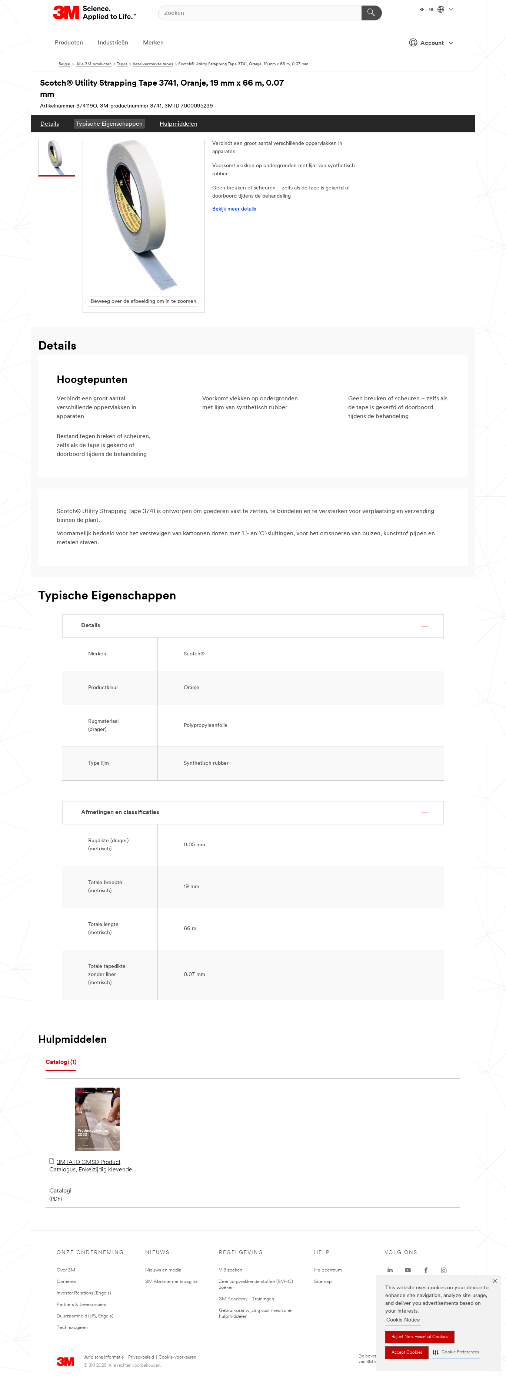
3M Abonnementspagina (171, 1281)
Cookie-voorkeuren (177, 1357)
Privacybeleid (141, 1357)
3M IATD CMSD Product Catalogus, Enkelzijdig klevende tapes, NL (90, 1167)
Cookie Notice (403, 1320)
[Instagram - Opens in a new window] (443, 1270)
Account (432, 43)
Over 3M (66, 1270)
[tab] (61, 1062)
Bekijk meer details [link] (234, 209)
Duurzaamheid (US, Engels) (85, 1316)
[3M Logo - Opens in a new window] (95, 13)
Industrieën (113, 43)
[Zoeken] (372, 13)
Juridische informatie (104, 1357)
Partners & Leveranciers (81, 1304)
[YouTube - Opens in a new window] (407, 1270)
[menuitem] (49, 124)
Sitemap (323, 1281)
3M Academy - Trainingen (246, 1299)
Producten (69, 43)
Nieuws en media (163, 1270)
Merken (153, 43)
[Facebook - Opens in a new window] (426, 1270)
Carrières (66, 1281)
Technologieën (72, 1327)
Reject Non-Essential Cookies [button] (420, 1337)
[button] (456, 1352)
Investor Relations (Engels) (84, 1293)
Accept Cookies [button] (407, 1352)
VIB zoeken (230, 1270)
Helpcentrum (328, 1270)
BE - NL (427, 10)
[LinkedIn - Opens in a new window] (390, 1270)
